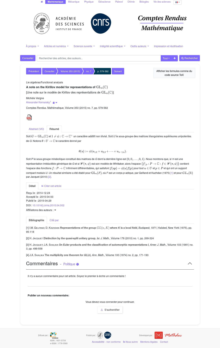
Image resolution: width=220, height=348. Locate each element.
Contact (164, 341)
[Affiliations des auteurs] (55, 102)
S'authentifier (112, 310)
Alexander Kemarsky (38, 102)
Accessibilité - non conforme (106, 341)
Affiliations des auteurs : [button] (40, 210)
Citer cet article (52, 186)
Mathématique (55, 1)
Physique (89, 1)
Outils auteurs (138, 46)
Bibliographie (36, 220)
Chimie (131, 1)
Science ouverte (83, 46)
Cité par (54, 220)
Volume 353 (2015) (70, 71)
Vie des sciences (162, 1)
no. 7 (88, 71)
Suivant (118, 71)
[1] (171, 173)
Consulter (27, 58)
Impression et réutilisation (168, 46)
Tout (165, 58)
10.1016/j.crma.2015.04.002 (48, 205)
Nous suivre (131, 341)
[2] (49, 177)
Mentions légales (149, 341)
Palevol (119, 1)
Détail (32, 186)
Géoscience (104, 1)
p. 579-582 (103, 71)
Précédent (34, 71)
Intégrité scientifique (111, 46)
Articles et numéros (55, 46)
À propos (31, 46)
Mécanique (73, 1)
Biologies (144, 1)
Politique (69, 264)
